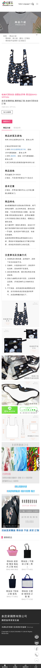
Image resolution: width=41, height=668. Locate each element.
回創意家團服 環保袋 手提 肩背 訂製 (20, 530)
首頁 (5, 36)
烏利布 (13, 156)
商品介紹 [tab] (6, 128)
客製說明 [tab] (17, 128)
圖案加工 (7, 121)
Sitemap (30, 627)
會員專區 (5, 667)
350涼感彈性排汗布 (18, 149)
